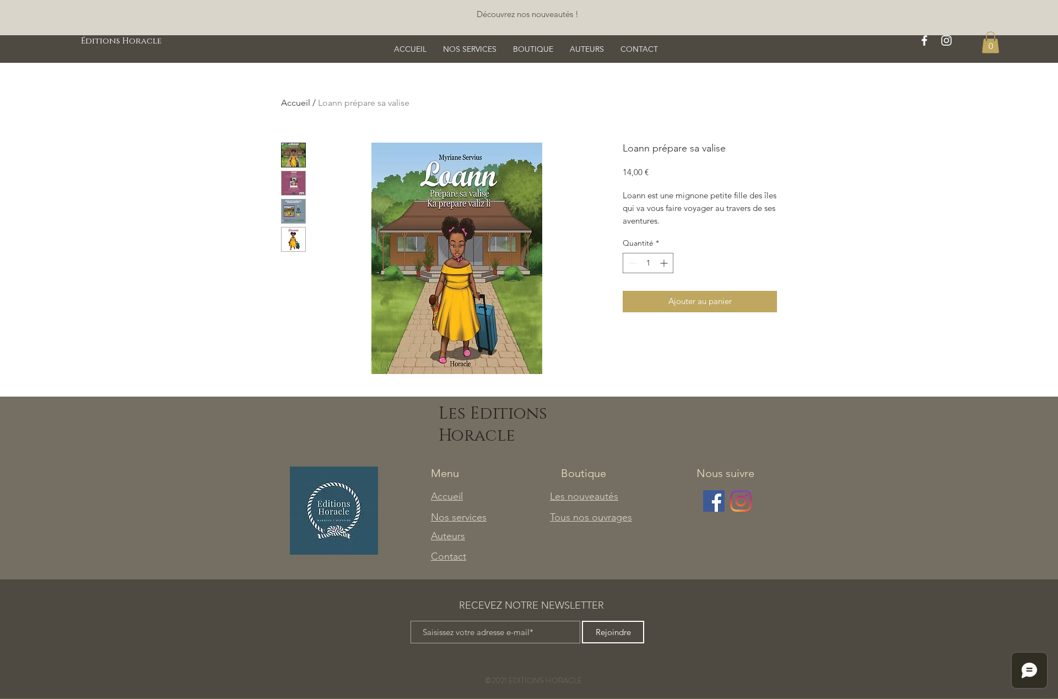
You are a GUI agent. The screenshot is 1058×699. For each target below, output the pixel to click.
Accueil (295, 102)
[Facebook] (714, 501)
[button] (990, 42)
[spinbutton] (648, 263)
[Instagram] (741, 501)
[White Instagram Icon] (946, 40)
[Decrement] (631, 263)
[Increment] (665, 263)
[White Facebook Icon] (924, 40)
